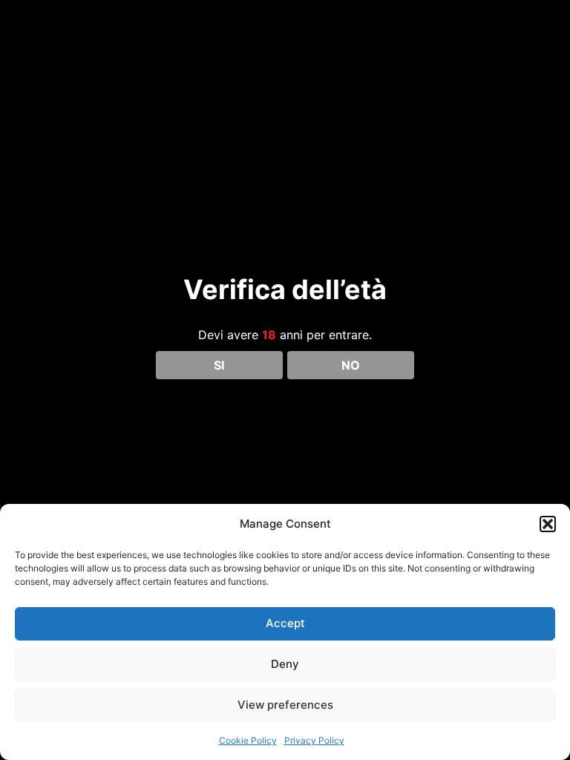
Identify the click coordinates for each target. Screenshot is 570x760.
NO (350, 365)
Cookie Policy (248, 740)
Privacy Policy (314, 740)
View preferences (285, 705)
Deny (285, 664)
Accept (285, 623)
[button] (547, 524)
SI (219, 365)
